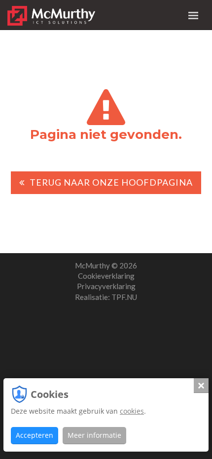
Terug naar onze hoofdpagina (111, 182)
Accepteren (34, 435)
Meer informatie (94, 435)
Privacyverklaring (106, 286)
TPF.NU (124, 297)
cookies (132, 411)
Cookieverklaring (106, 275)
